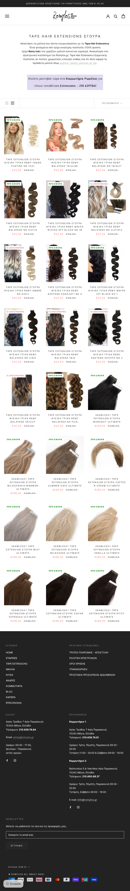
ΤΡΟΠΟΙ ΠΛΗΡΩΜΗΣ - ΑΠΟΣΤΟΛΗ (88, 652)
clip (95, 63)
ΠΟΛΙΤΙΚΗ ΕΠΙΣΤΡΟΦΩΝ (83, 658)
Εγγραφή (17, 845)
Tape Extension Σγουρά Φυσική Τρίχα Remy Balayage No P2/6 (65, 418)
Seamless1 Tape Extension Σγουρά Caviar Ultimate (64, 613)
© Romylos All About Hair (26, 874)
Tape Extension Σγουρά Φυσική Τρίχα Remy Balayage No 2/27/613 (107, 226)
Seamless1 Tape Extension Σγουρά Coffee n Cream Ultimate (107, 482)
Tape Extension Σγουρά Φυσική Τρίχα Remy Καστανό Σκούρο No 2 (107, 354)
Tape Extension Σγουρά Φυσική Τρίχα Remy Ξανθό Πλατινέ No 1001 (22, 162)
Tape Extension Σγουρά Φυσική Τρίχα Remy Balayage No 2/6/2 (23, 354)
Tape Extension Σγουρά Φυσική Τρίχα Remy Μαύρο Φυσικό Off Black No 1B (65, 226)
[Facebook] (7, 760)
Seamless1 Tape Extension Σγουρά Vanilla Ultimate (107, 549)
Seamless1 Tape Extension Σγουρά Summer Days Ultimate (65, 482)
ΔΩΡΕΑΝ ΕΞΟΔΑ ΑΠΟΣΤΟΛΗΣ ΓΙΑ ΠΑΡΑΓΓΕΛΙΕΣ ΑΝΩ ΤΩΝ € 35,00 (65, 3)
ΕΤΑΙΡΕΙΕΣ (11, 658)
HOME (9, 652)
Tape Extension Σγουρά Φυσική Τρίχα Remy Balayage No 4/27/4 (23, 226)
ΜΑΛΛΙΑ (10, 669)
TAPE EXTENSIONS (16, 663)
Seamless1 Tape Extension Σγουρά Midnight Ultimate (107, 418)
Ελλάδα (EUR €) (17, 867)
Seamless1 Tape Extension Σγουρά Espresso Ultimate (23, 613)
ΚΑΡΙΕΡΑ (10, 697)
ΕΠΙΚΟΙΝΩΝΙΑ (13, 702)
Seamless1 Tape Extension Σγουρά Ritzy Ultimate (107, 613)
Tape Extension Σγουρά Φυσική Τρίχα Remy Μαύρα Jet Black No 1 (106, 290)
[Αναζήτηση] (115, 16)
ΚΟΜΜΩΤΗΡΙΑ (14, 686)
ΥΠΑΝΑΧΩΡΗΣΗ (78, 669)
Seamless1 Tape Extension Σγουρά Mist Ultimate (23, 549)
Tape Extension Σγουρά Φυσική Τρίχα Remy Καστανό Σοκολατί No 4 (65, 290)
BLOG (9, 691)
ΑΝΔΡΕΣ (10, 680)
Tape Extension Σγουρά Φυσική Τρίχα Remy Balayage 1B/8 (65, 354)
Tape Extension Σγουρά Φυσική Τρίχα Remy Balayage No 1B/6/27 (107, 162)
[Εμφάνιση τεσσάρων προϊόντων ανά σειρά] (12, 103)
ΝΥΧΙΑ (9, 674)
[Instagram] (15, 760)
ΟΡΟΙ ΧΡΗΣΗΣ (77, 663)
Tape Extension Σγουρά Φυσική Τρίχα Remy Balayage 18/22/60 (65, 162)
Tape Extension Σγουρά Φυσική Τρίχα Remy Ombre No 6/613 (23, 290)
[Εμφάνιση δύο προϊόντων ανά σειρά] (6, 103)
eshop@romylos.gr (23, 737)
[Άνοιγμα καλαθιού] (123, 16)
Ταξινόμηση (111, 103)
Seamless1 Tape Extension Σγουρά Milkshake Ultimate (65, 549)
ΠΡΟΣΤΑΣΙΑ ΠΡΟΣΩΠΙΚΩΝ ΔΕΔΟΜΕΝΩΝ (92, 674)
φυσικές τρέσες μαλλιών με (76, 63)
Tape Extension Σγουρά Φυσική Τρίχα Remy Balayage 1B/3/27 (23, 418)
